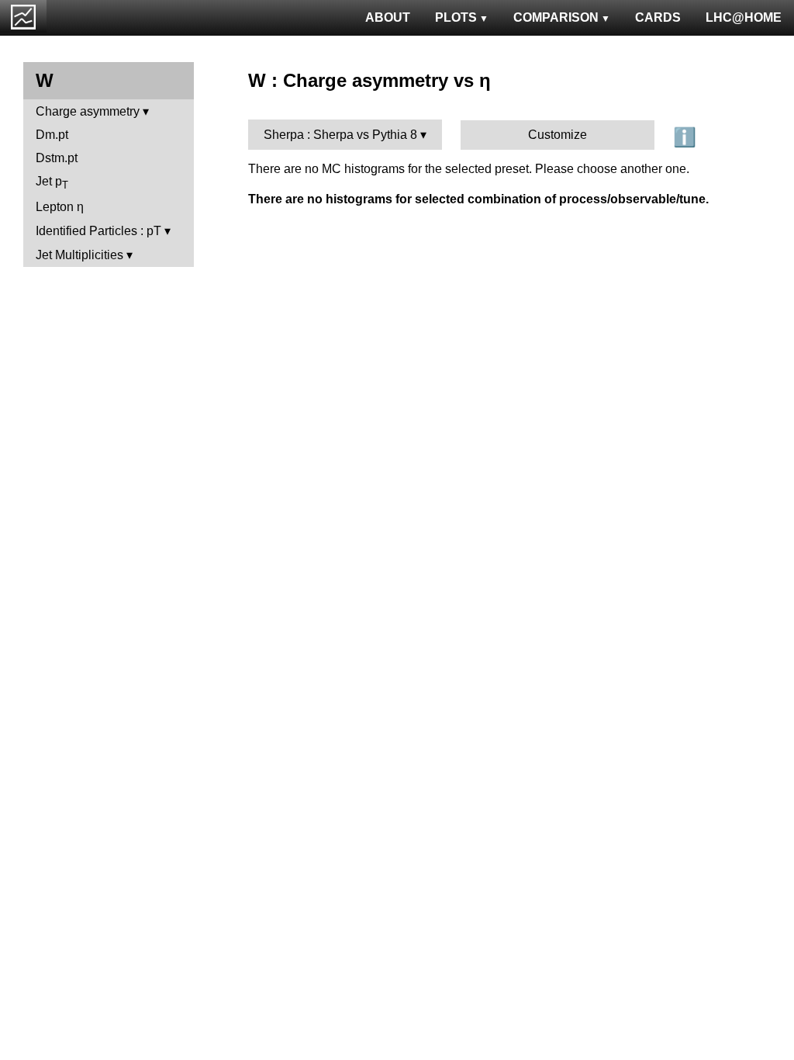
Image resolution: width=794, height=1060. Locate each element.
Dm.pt (52, 134)
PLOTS (456, 17)
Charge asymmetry (88, 111)
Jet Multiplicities (79, 255)
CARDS (658, 17)
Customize (557, 134)
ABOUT (387, 17)
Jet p (52, 183)
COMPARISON (556, 17)
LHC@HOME (744, 17)
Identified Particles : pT (98, 230)
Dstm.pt (57, 158)
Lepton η (60, 206)
